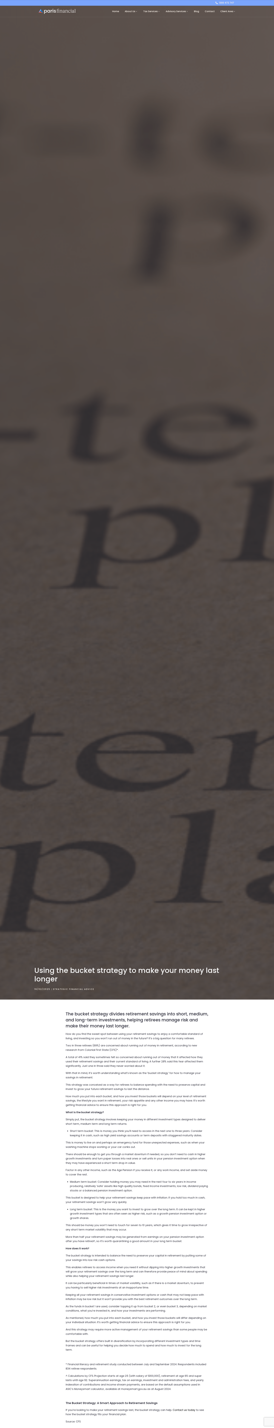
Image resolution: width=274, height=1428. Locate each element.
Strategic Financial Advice (73, 989)
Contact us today (184, 1410)
